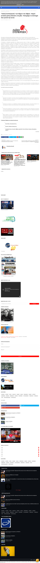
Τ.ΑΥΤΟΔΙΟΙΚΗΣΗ (5, 134)
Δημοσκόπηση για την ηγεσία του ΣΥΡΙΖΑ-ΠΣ (12, 531)
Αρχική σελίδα (3, 10)
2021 (20, 456)
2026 (20, 447)
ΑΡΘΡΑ (10, 394)
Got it (23, 4)
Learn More (18, 4)
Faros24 (3, 19)
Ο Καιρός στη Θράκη (8, 421)
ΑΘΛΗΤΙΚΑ (2, 394)
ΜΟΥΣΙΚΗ (34, 394)
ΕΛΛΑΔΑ (22, 394)
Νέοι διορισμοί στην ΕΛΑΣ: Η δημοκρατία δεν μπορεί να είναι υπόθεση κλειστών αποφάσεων (21, 470)
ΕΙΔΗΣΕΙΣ (18, 394)
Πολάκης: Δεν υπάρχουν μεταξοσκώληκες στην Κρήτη (9, 336)
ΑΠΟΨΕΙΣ (7, 394)
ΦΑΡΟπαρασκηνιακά (7, 397)
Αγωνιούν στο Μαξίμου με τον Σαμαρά (11, 474)
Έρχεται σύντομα (3, 337)
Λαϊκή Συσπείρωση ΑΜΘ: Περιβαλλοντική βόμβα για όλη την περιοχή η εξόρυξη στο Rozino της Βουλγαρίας (6, 163)
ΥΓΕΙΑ (2, 397)
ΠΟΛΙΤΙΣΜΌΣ (20, 395)
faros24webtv (3, 400)
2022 (20, 454)
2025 (20, 449)
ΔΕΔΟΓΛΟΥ (14, 394)
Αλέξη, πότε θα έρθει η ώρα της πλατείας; (12, 499)
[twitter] (29, 405)
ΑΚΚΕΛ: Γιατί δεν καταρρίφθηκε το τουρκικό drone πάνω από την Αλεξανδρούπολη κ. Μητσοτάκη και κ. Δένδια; (21, 479)
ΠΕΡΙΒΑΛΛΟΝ (12, 395)
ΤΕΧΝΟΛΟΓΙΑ (31, 395)
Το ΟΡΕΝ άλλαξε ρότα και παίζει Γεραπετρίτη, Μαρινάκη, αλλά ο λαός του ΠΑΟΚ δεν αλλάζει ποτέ (22, 503)
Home (31, 559)
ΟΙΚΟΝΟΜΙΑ (3, 395)
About (34, 559)
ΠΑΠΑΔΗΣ (7, 395)
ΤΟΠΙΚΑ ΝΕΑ (7, 10)
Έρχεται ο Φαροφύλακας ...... (32, 161)
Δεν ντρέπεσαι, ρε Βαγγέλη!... (10, 417)
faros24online (8, 559)
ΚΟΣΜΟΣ (30, 394)
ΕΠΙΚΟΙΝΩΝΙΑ (26, 394)
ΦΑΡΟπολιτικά (13, 397)
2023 (20, 452)
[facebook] (10, 405)
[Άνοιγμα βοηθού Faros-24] (37, 560)
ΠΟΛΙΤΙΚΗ (16, 395)
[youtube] (10, 408)
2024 (20, 450)
